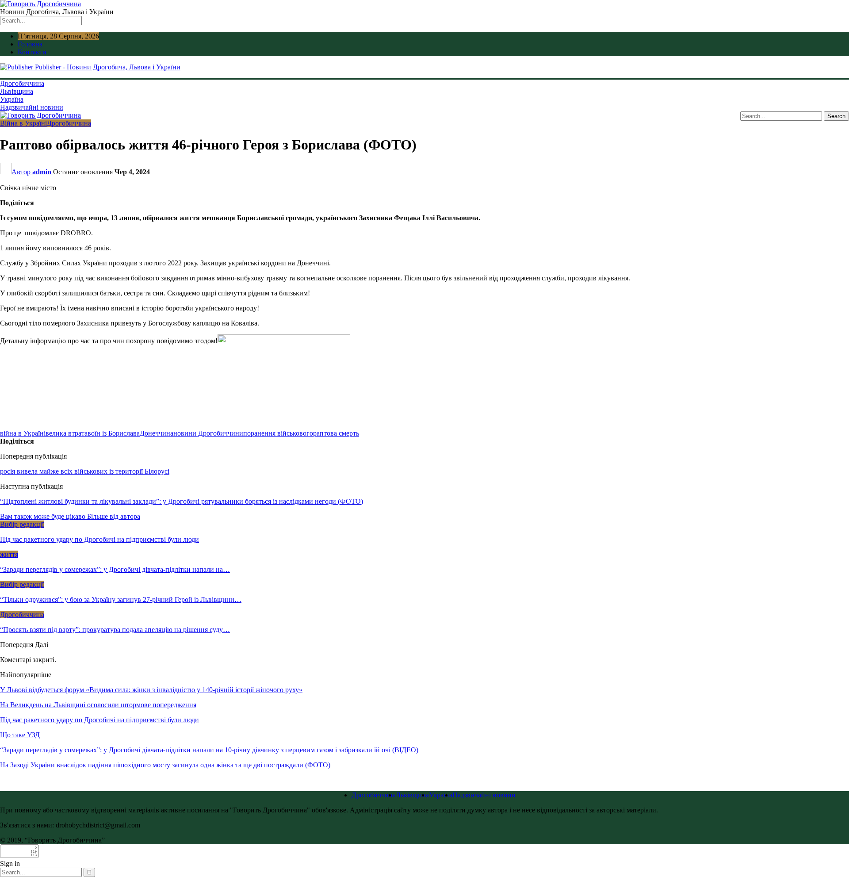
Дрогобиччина (22, 83)
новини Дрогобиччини (208, 433)
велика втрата (67, 433)
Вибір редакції (22, 524)
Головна (30, 44)
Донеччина (156, 433)
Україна (11, 99)
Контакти (32, 52)
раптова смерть (336, 433)
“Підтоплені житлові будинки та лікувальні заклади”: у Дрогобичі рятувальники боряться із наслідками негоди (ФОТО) (181, 501)
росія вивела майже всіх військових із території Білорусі (84, 471)
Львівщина (16, 91)
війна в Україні (23, 433)
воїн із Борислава (114, 433)
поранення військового (278, 433)
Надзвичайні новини (31, 107)
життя (9, 554)
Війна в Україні (23, 123)
